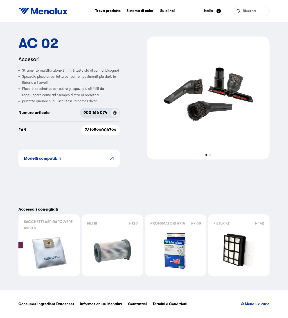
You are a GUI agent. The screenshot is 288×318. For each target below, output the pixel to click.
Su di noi (167, 11)
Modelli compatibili (42, 158)
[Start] (43, 11)
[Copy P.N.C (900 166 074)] (115, 113)
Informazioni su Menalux (101, 304)
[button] (206, 155)
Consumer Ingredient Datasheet (46, 304)
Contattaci (137, 304)
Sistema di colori (140, 11)
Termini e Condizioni (170, 304)
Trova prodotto (108, 11)
